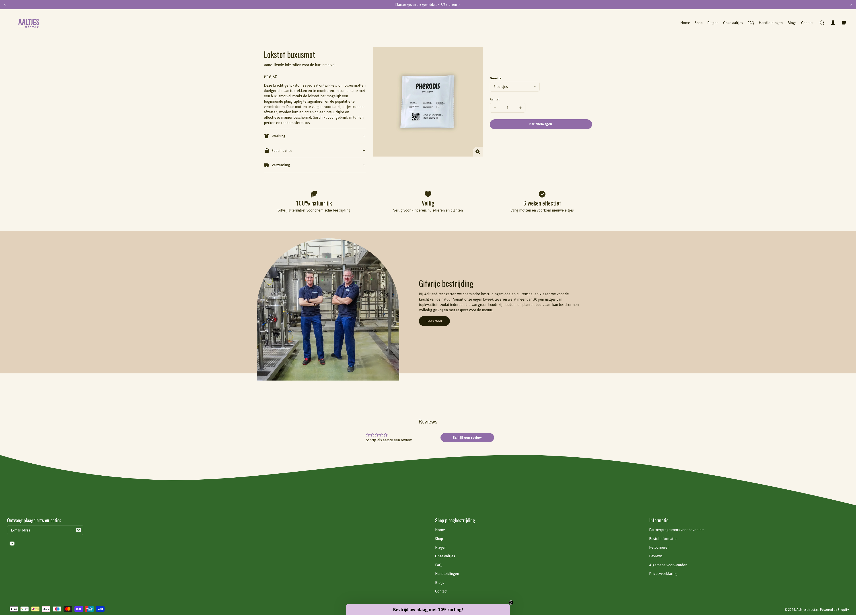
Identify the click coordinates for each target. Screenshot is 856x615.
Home (440, 530)
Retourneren (659, 547)
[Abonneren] (78, 530)
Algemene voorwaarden (668, 565)
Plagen (440, 547)
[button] (822, 23)
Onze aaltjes (445, 556)
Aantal (494, 99)
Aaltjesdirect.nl (807, 609)
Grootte (496, 78)
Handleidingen (447, 574)
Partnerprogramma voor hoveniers (676, 530)
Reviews (656, 556)
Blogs (439, 582)
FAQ (438, 565)
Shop (439, 539)
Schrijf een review (467, 438)
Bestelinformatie (663, 539)
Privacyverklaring (663, 574)
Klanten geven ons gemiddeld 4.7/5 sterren (426, 4)
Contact (441, 591)
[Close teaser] (511, 602)
